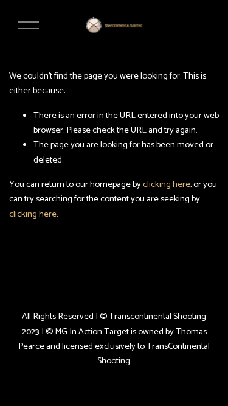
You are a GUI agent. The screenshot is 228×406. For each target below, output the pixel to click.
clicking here (166, 184)
